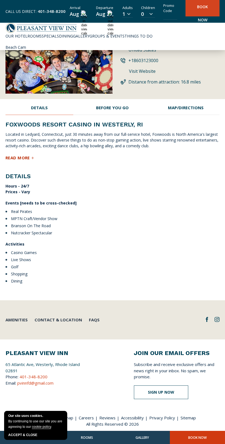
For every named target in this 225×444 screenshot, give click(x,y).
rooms (87, 437)
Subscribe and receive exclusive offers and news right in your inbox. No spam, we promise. (174, 370)
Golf (15, 266)
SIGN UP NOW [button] (165, 394)
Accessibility (132, 417)
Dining (66, 36)
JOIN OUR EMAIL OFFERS (172, 353)
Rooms (34, 36)
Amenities (16, 319)
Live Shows (21, 259)
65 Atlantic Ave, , (42, 367)
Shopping (20, 273)
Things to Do (139, 36)
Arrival (75, 7)
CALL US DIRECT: (35, 11)
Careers (86, 417)
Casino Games (24, 252)
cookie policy (41, 427)
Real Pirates (22, 211)
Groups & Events (107, 36)
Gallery (81, 36)
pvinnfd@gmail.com (35, 383)
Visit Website (142, 71)
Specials (50, 36)
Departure (104, 7)
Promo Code (168, 8)
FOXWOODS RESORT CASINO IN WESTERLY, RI (74, 124)
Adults (127, 7)
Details (39, 107)
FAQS (94, 319)
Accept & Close (22, 435)
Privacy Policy (162, 417)
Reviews (107, 417)
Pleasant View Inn (36, 353)
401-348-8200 (52, 11)
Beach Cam (15, 47)
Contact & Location (58, 319)
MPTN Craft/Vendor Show (34, 218)
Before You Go (112, 107)
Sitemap (188, 417)
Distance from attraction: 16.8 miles (164, 82)
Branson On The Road (31, 225)
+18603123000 (143, 60)
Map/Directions (186, 107)
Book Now (202, 10)
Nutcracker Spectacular (32, 232)
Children (148, 7)
